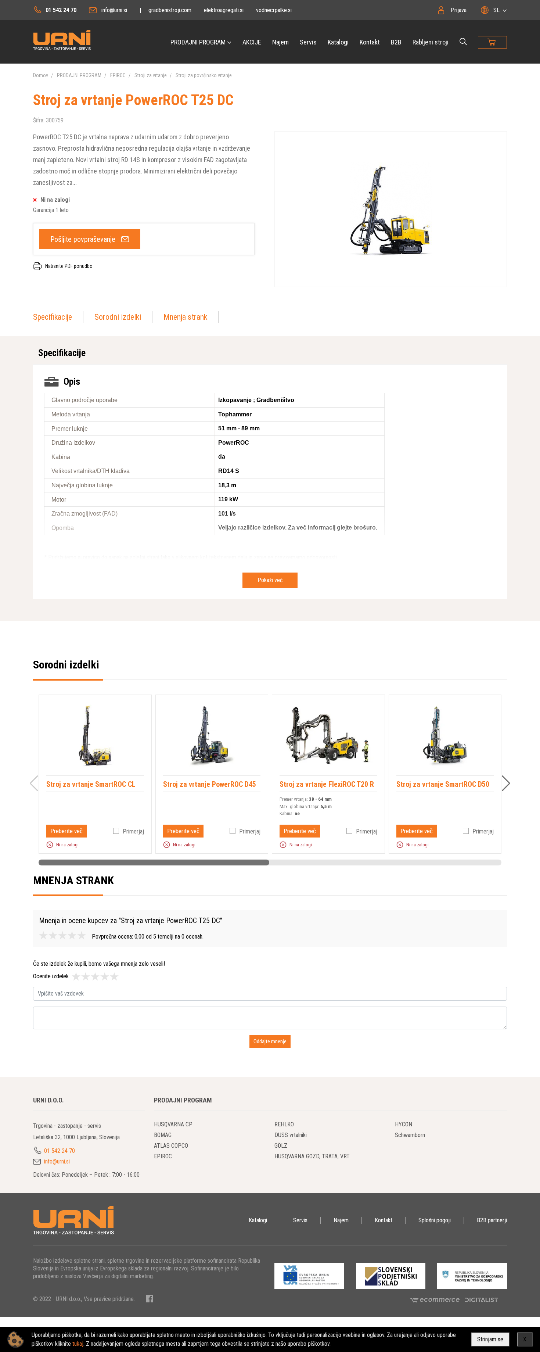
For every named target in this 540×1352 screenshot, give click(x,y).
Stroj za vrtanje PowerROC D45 (209, 784)
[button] (49, 844)
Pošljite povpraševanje (82, 239)
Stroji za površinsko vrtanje (204, 75)
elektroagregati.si (224, 10)
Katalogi (338, 42)
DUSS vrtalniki (290, 1135)
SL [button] (496, 10)
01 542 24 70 (61, 10)
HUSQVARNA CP (173, 1124)
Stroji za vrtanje (150, 75)
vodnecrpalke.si (274, 10)
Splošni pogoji (434, 1220)
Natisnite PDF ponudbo (69, 266)
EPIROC (118, 75)
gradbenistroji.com (169, 10)
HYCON (403, 1124)
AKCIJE (251, 42)
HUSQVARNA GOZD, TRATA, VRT (312, 1156)
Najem (280, 42)
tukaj (77, 1343)
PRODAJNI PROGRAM (198, 42)
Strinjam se (490, 1339)
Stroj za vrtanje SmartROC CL (91, 784)
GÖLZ (280, 1145)
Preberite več (66, 831)
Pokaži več (270, 580)
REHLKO (284, 1124)
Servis (308, 42)
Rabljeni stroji (431, 42)
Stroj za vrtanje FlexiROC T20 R (327, 784)
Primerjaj (133, 831)
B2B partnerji (492, 1220)
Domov (40, 75)
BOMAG (163, 1135)
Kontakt (370, 42)
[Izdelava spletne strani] (481, 1299)
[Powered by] (437, 1299)
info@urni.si (114, 10)
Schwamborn (410, 1135)
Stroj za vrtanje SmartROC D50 (442, 784)
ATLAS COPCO (171, 1145)
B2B (396, 42)
